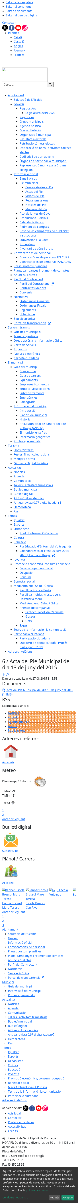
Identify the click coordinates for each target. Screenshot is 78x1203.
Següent (19, 819)
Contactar (9, 23)
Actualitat (8, 1000)
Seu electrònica (18, 973)
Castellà (19, 42)
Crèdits (13, 1131)
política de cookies (37, 1190)
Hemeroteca (16, 1039)
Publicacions (16, 731)
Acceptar (67, 1197)
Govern (13, 938)
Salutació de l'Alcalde (22, 934)
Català (18, 37)
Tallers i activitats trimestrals (27, 1017)
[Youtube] (18, 27)
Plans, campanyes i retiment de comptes (35, 956)
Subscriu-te (10, 851)
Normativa (15, 969)
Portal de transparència (24, 978)
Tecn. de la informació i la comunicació (34, 1091)
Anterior (8, 819)
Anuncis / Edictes (19, 960)
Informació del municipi (24, 991)
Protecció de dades (21, 1122)
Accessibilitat (17, 1127)
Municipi (8, 982)
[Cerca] (50, 84)
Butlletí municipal (20, 1021)
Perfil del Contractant (22, 964)
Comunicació (17, 1013)
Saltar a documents (19, 11)
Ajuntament (10, 929)
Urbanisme (15, 1061)
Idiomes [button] (13, 33)
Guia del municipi (20, 986)
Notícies (13, 713)
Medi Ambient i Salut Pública (27, 1087)
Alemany (20, 50)
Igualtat (13, 1052)
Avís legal (14, 1113)
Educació (14, 1070)
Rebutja (54, 1197)
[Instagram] (25, 27)
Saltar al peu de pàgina (21, 15)
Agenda (13, 717)
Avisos (12, 726)
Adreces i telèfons (14, 1100)
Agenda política (18, 722)
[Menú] (4, 91)
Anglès (18, 46)
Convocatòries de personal (26, 947)
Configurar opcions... (15, 1197)
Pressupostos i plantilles (24, 951)
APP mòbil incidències (23, 1030)
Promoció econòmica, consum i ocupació (36, 1078)
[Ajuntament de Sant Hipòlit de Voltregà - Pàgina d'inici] (25, 74)
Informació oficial (20, 943)
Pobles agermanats (21, 995)
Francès (19, 55)
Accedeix (8, 762)
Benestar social (18, 1083)
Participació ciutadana (23, 1096)
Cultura (13, 1065)
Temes (6, 1048)
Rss (10, 1043)
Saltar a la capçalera (19, 2)
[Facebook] (12, 27)
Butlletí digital (17, 1026)
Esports (13, 1056)
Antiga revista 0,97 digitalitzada (29, 1035)
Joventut (13, 1074)
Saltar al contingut (18, 7)
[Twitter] (5, 27)
